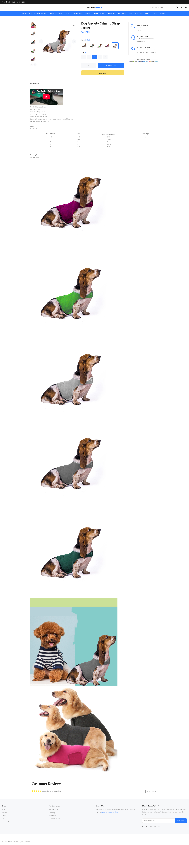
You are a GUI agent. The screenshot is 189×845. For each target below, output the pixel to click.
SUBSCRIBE (181, 820)
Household (6, 822)
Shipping (52, 813)
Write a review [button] (151, 791)
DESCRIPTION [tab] (34, 84)
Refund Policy (53, 809)
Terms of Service (54, 819)
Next (74, 41)
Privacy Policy (53, 816)
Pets (3, 819)
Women (5, 813)
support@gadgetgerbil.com (110, 812)
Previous (41, 41)
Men (3, 809)
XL (105, 57)
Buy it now (102, 73)
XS (83, 57)
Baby (3, 816)
